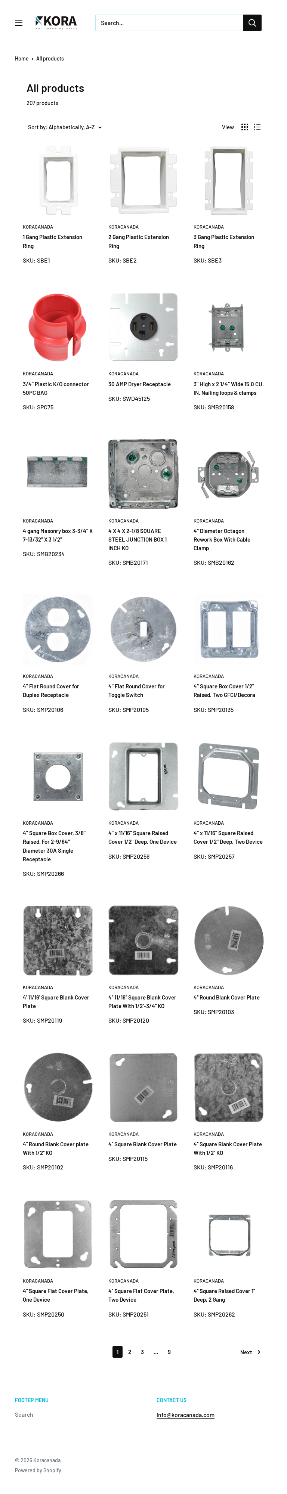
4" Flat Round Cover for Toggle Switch (136, 690)
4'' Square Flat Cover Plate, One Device (56, 1295)
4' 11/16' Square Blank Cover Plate (56, 1001)
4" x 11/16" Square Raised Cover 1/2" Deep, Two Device (228, 837)
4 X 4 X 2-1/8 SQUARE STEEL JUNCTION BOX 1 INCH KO (137, 539)
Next (246, 1352)
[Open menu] (18, 23)
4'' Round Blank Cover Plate (227, 997)
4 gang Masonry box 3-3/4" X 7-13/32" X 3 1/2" (58, 535)
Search (24, 1414)
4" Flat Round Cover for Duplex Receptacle (51, 690)
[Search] (252, 23)
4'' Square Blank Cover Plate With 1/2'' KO (228, 1148)
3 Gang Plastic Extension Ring (224, 241)
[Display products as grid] (244, 127)
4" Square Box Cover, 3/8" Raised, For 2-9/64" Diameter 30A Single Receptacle (54, 846)
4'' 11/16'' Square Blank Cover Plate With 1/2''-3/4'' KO (142, 1001)
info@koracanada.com (186, 1414)
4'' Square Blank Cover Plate (142, 1144)
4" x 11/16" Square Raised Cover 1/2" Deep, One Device (142, 837)
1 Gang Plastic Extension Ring (52, 241)
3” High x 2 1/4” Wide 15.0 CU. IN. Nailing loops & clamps (229, 388)
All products (50, 58)
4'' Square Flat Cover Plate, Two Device (141, 1295)
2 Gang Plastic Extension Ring (138, 241)
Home (22, 58)
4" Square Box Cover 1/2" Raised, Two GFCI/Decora (224, 690)
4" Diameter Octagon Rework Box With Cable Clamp (222, 539)
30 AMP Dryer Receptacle (139, 384)
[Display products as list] (257, 127)
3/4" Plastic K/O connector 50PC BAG (56, 388)
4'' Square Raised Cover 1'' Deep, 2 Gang (224, 1295)
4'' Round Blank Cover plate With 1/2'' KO (56, 1148)
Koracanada (38, 227)
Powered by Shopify (38, 1470)
